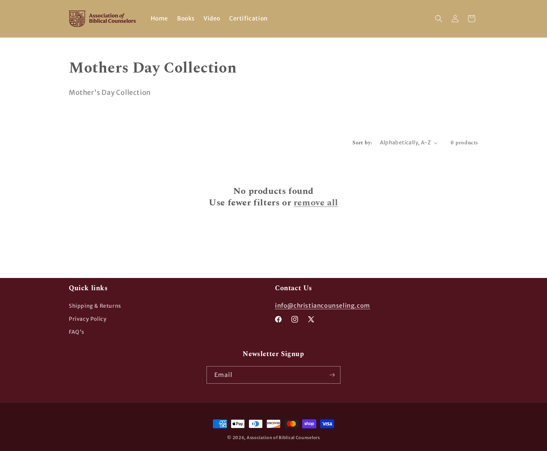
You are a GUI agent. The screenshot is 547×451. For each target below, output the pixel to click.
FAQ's (76, 332)
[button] (439, 18)
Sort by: (362, 143)
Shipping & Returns (95, 306)
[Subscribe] (332, 375)
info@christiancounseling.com (322, 305)
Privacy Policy (87, 319)
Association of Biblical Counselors (283, 437)
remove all (316, 203)
